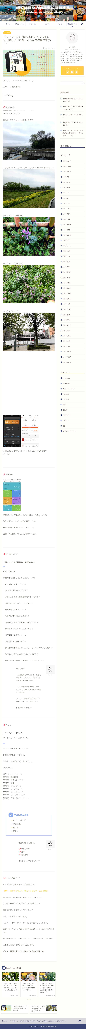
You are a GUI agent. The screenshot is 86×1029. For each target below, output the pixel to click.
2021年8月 (67, 309)
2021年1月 (67, 346)
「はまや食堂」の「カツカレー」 (73, 115)
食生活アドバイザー (72, 24)
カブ (64, 405)
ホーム (8, 24)
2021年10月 (67, 299)
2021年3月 (67, 336)
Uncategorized (68, 389)
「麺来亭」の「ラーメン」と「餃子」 (73, 123)
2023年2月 (67, 214)
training (66, 383)
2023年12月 (67, 161)
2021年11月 (67, 293)
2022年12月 (67, 225)
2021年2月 (67, 341)
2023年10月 (67, 172)
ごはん (65, 410)
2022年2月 (67, 278)
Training (33, 24)
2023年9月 (67, 177)
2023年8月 (67, 182)
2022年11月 (67, 230)
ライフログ (7, 33)
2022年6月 (67, 256)
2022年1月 (67, 283)
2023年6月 (67, 193)
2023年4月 (67, 203)
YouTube (47, 24)
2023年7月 (67, 188)
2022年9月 (67, 240)
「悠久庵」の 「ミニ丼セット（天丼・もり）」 (73, 107)
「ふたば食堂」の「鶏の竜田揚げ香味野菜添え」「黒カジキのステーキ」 (73, 133)
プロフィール (19, 24)
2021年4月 (67, 331)
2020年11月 (67, 357)
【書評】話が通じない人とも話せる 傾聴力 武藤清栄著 (25, 891)
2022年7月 (67, 251)
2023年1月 (67, 219)
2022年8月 (67, 246)
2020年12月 (67, 352)
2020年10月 (67, 362)
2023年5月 (67, 198)
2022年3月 (67, 272)
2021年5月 (67, 325)
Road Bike (66, 378)
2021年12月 (67, 288)
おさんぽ (66, 399)
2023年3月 (67, 209)
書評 (64, 426)
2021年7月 (67, 315)
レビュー (60, 24)
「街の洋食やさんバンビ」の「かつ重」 (73, 100)
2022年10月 (67, 235)
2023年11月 (67, 166)
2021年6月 (67, 320)
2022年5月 (67, 262)
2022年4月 (67, 267)
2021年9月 (67, 304)
